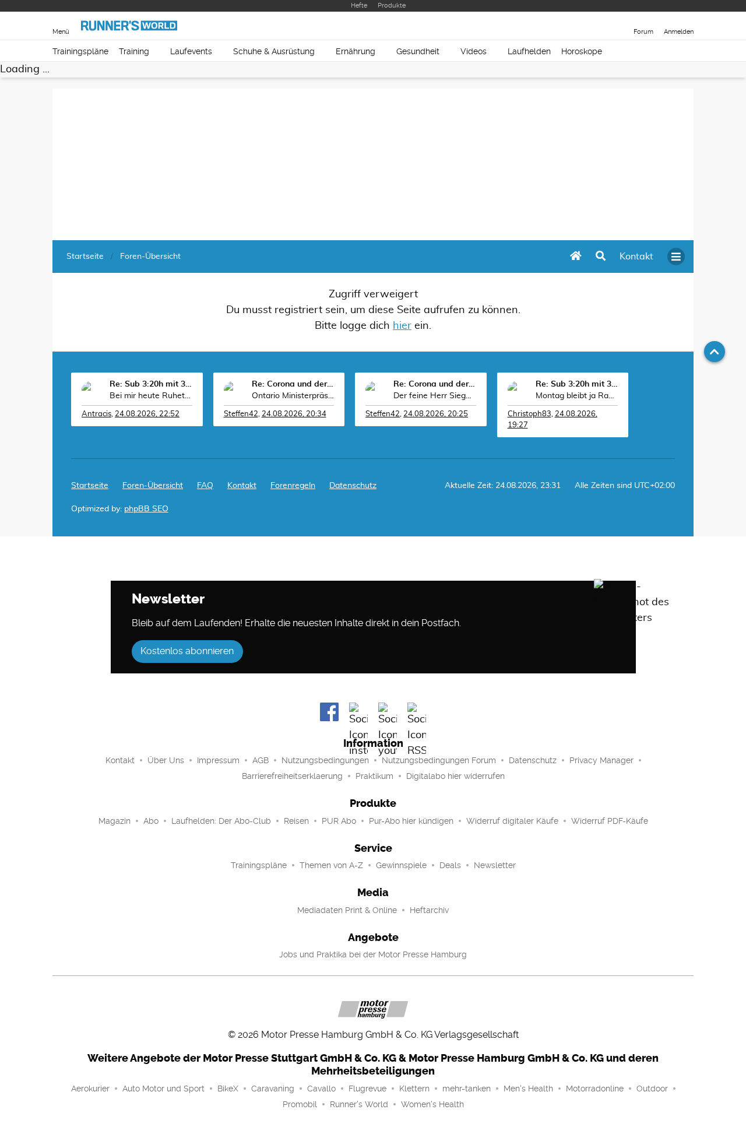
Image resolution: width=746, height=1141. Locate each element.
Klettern (414, 1088)
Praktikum (374, 776)
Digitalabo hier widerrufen (455, 776)
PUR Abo (339, 821)
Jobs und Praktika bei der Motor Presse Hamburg (373, 954)
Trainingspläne (80, 51)
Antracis (96, 414)
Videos (473, 51)
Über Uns (165, 760)
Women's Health (432, 1104)
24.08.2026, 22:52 (147, 414)
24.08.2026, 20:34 (294, 414)
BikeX (227, 1088)
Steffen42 (241, 414)
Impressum (218, 760)
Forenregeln (292, 486)
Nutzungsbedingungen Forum (439, 760)
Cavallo (321, 1088)
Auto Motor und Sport (163, 1088)
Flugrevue (367, 1088)
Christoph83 (529, 414)
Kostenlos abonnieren (187, 650)
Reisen (296, 821)
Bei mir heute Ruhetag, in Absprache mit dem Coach (151, 396)
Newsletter (495, 865)
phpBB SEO (146, 509)
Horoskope (581, 51)
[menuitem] (636, 256)
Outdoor (652, 1088)
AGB (260, 760)
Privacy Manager (601, 760)
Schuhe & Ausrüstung (274, 51)
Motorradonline (595, 1088)
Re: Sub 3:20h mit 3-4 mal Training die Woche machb (151, 384)
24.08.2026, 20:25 (435, 414)
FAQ (205, 486)
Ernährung (355, 51)
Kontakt (120, 760)
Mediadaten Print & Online (347, 910)
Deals (450, 865)
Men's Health (528, 1088)
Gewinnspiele (401, 865)
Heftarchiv (429, 910)
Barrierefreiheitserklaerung (292, 776)
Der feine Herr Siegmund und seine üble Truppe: (434, 396)
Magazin (114, 821)
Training (134, 51)
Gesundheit (417, 51)
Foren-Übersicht (152, 486)
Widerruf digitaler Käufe (512, 821)
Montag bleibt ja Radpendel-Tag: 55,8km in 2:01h (577, 396)
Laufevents (191, 51)
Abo (151, 821)
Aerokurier (90, 1088)
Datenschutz (352, 486)
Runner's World (359, 1104)
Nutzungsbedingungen (325, 760)
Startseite (89, 486)
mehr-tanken (466, 1088)
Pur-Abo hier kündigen (411, 821)
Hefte (359, 5)
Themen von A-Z (331, 865)
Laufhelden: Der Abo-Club (221, 821)
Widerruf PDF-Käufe (609, 821)
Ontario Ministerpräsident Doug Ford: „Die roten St (293, 396)
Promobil (300, 1104)
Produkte (392, 5)
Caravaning (272, 1088)
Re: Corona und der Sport (293, 384)
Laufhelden (529, 51)
